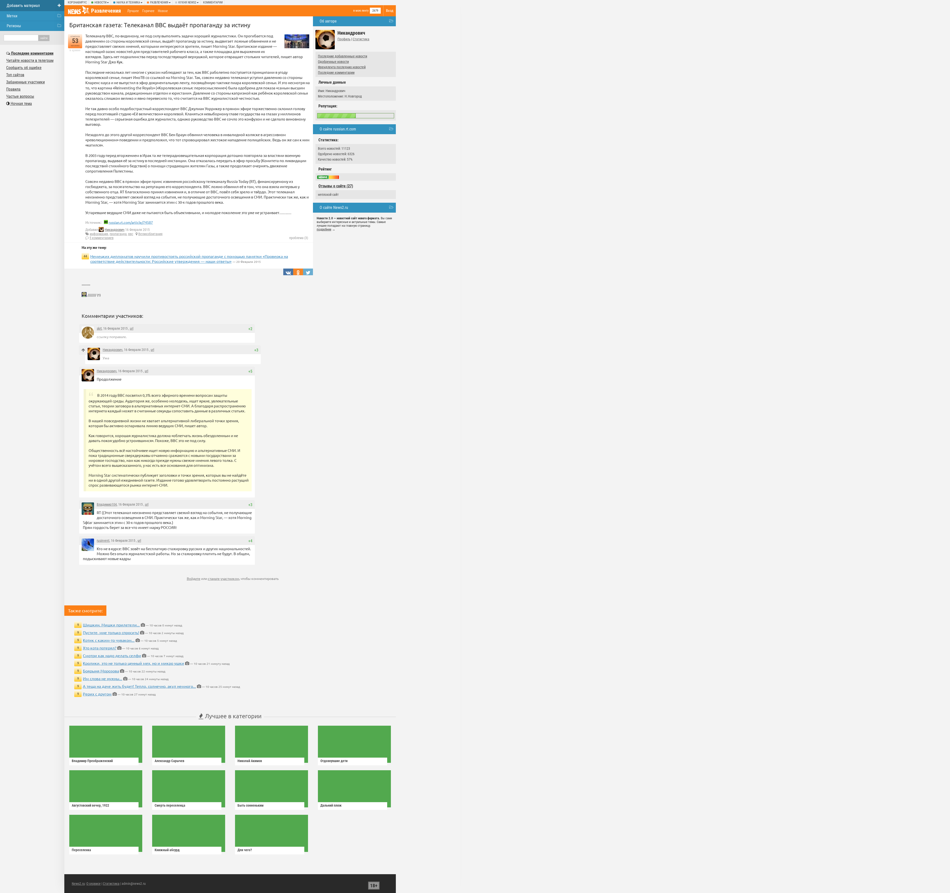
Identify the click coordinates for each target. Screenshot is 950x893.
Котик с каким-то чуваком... (109, 640)
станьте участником (223, 578)
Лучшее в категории (232, 715)
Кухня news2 (187, 2)
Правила (13, 89)
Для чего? (245, 850)
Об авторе (328, 21)
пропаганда (118, 234)
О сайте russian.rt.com (338, 129)
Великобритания (150, 234)
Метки (12, 16)
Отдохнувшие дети (334, 761)
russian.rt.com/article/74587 (131, 222)
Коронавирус (77, 2)
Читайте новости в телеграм (29, 60)
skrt (99, 328)
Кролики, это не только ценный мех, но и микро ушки (133, 663)
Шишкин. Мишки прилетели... (111, 624)
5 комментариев (102, 238)
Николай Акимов (250, 761)
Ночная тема (21, 103)
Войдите (193, 578)
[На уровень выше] (83, 350)
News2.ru (78, 884)
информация (99, 234)
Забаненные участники (25, 82)
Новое (163, 11)
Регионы (14, 26)
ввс (130, 234)
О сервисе (93, 884)
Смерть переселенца (170, 805)
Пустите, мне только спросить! (111, 632)
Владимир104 (107, 504)
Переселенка (81, 850)
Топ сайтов (15, 75)
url (131, 328)
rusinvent (103, 541)
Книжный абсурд (167, 850)
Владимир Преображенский (92, 761)
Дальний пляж (331, 805)
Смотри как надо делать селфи (112, 655)
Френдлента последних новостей (342, 67)
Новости (100, 2)
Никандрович (114, 230)
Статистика (361, 39)
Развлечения (159, 2)
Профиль (344, 39)
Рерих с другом (97, 693)
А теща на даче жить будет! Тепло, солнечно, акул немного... (139, 686)
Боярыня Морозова (101, 670)
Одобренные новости (333, 62)
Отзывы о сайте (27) (335, 186)
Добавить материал (23, 5)
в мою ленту (361, 10)
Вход (389, 10)
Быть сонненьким (250, 805)
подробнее (324, 229)
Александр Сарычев (169, 761)
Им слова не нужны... (102, 678)
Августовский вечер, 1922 (90, 805)
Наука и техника (128, 2)
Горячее (148, 11)
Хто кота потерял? (99, 647)
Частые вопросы (20, 96)
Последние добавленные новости (342, 56)
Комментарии (213, 2)
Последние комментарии (336, 72)
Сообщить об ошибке (24, 67)
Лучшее (133, 11)
